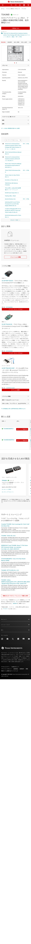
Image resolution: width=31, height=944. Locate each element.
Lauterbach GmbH (10, 387)
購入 (2, 630)
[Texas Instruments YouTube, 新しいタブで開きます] (29, 639)
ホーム (2, 8)
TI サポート (6, 608)
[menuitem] (11, 5)
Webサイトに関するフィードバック (9, 670)
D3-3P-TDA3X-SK (7, 324)
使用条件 (15, 603)
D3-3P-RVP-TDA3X (7, 280)
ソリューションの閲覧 (15, 257)
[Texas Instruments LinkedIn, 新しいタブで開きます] (18, 639)
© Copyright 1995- (6, 674)
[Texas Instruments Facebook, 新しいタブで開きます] (7, 639)
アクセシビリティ (5, 666)
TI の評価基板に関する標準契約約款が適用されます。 (14, 408)
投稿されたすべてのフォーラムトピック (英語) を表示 (15, 595)
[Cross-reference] (16, 5)
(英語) (13, 36)
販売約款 (16, 668)
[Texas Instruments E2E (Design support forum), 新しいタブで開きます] (23, 639)
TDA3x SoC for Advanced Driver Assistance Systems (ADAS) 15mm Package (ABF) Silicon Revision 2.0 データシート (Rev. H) (16, 35)
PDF (17, 36)
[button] (3, 5)
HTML (20, 36)
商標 (27, 668)
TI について (4, 619)
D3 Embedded (9, 307)
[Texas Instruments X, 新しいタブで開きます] (13, 639)
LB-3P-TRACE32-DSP (8, 368)
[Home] (15, 2)
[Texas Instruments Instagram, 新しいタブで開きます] (2, 639)
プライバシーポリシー (6, 668)
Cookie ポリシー (15, 666)
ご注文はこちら (15, 28)
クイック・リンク (5, 624)
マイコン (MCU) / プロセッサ (13, 8)
